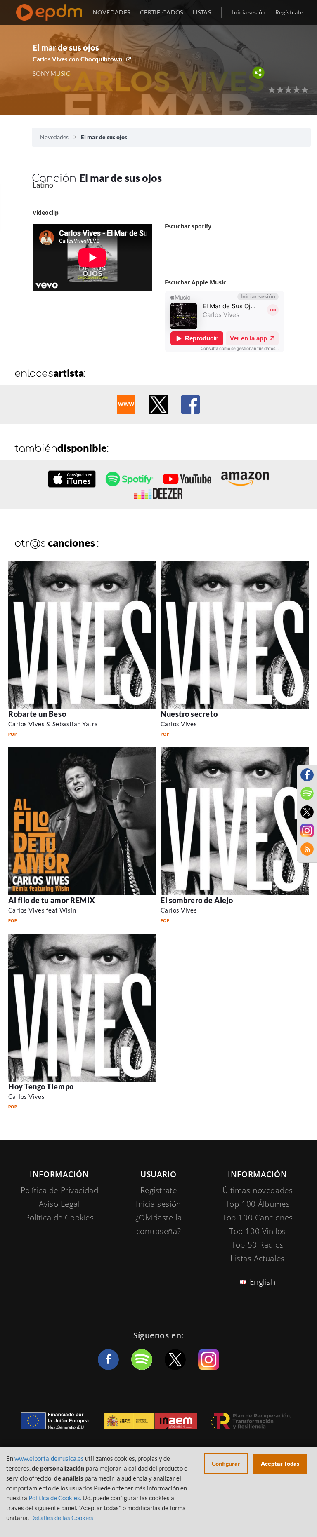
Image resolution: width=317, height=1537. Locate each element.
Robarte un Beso (37, 713)
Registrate (158, 1190)
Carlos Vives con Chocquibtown (78, 59)
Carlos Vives (179, 723)
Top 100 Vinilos (257, 1231)
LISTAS (202, 12)
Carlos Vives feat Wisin (42, 910)
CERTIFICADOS (161, 12)
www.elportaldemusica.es (49, 1458)
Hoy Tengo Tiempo (41, 1086)
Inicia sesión (248, 12)
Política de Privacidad (60, 1190)
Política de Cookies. (54, 1498)
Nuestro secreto (189, 713)
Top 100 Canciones (257, 1217)
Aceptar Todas (280, 1463)
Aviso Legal (59, 1204)
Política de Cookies (59, 1217)
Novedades (54, 137)
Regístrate (289, 12)
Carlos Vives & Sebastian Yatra (53, 723)
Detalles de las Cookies (61, 1517)
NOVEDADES (111, 12)
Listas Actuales (257, 1258)
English (263, 1282)
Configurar (226, 1463)
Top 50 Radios (257, 1244)
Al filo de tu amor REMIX (51, 900)
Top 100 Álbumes (257, 1204)
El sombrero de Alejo (197, 900)
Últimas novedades (257, 1190)
